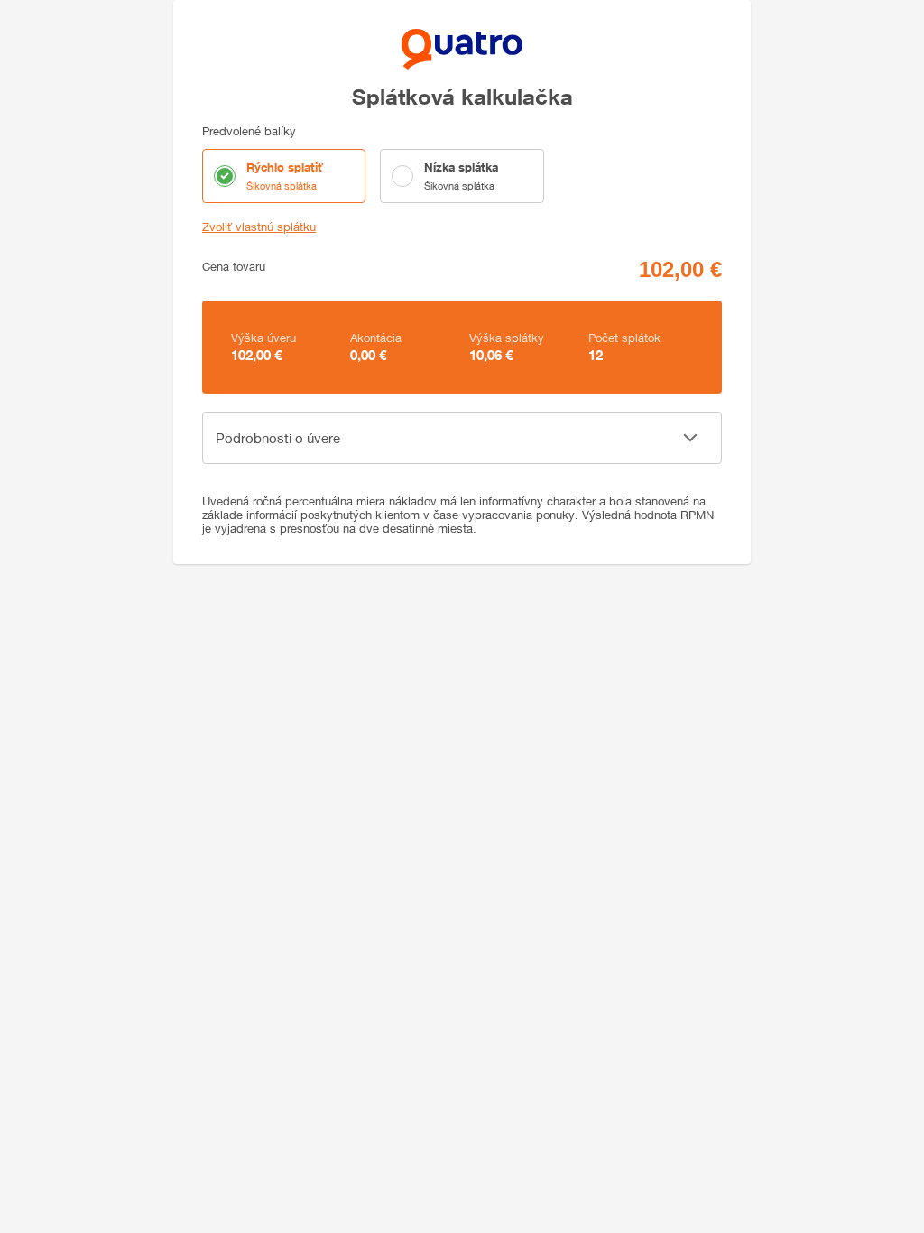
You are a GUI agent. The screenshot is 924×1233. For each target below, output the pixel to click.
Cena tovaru (233, 266)
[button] (462, 438)
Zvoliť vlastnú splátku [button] (259, 227)
